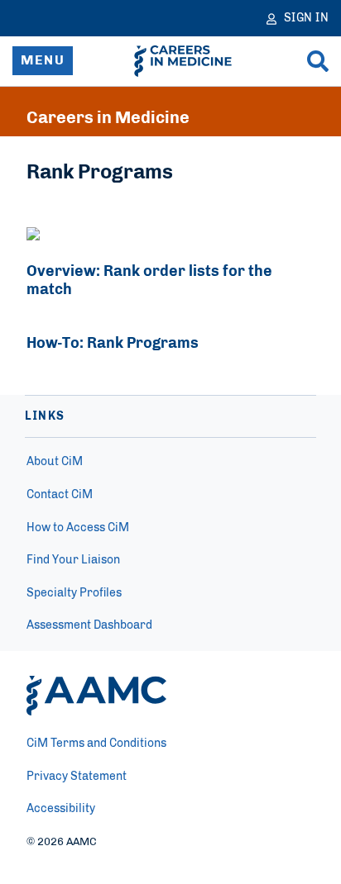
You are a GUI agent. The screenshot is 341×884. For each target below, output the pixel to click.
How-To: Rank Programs (112, 343)
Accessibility (60, 809)
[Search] (318, 61)
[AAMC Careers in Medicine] (183, 61)
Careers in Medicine (108, 118)
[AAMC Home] (96, 695)
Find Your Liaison (73, 560)
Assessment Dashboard (89, 625)
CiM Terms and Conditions (96, 743)
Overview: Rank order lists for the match (149, 280)
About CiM (54, 462)
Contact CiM (59, 495)
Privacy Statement (76, 776)
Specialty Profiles (74, 593)
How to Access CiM (77, 528)
